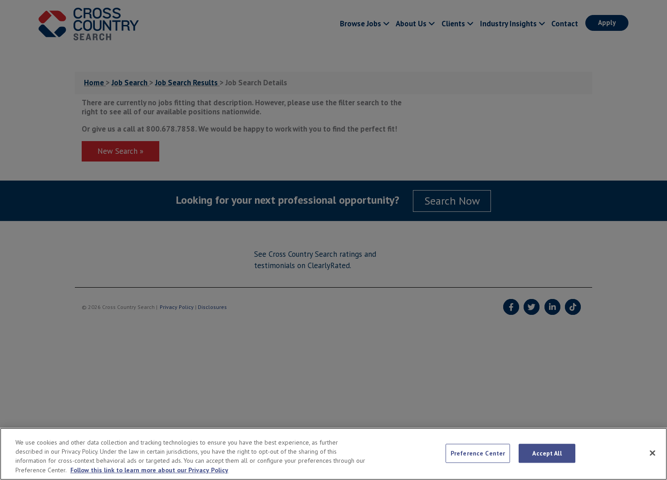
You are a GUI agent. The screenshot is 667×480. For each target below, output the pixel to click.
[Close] (652, 453)
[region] (333, 454)
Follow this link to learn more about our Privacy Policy (149, 470)
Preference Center (478, 453)
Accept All (546, 453)
